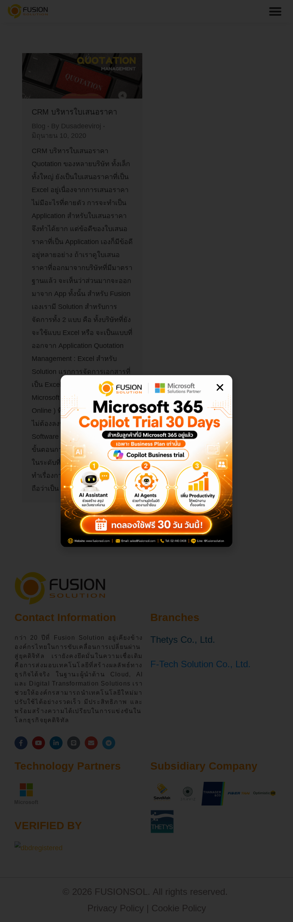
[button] (220, 387)
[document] (146, 461)
